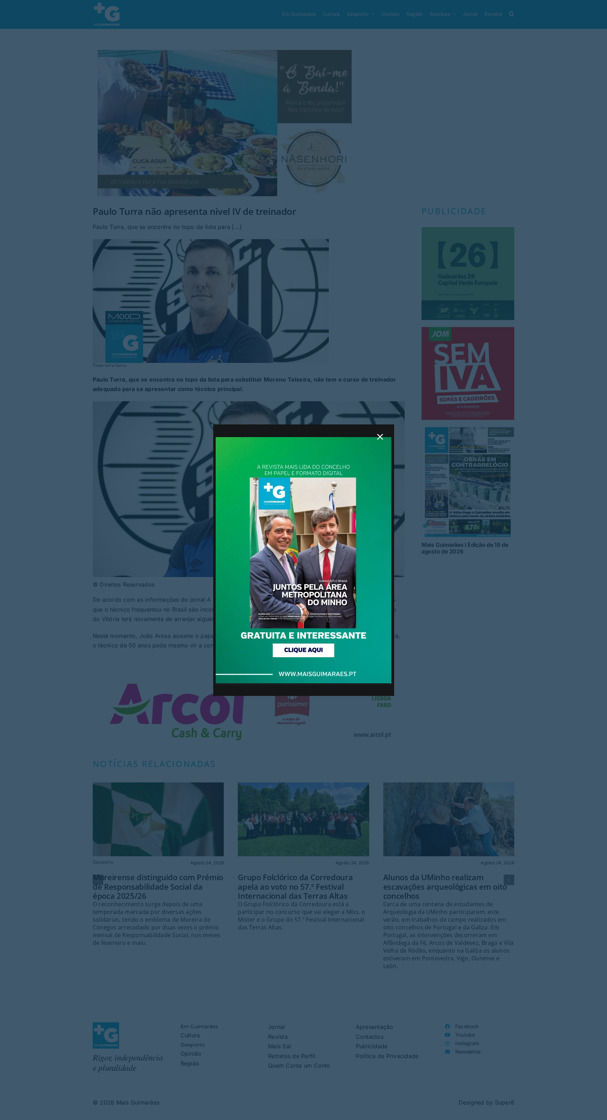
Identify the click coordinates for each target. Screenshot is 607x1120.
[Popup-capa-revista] (303, 439)
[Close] (380, 436)
